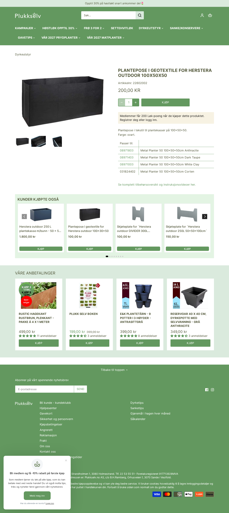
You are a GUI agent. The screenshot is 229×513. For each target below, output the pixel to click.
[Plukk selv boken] (89, 295)
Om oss (45, 446)
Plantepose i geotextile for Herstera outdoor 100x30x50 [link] (88, 229)
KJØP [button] (41, 248)
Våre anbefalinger (35, 273)
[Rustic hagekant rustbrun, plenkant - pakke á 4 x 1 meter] (39, 295)
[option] (22, 141)
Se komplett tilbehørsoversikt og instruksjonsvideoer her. (157, 184)
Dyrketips (136, 402)
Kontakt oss (48, 451)
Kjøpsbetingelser (51, 424)
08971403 (126, 157)
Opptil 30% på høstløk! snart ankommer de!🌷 (114, 3)
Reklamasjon (48, 435)
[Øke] (135, 102)
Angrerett (46, 430)
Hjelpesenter (48, 408)
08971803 (126, 150)
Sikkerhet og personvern (56, 419)
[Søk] (140, 15)
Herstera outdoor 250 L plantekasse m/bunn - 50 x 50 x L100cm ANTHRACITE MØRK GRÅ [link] (40, 229)
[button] (204, 216)
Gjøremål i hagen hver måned (150, 413)
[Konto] (202, 15)
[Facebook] (206, 389)
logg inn (151, 120)
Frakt (43, 440)
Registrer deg (129, 120)
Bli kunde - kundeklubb (55, 402)
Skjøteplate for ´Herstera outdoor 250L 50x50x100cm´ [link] (186, 229)
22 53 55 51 (127, 473)
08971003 (126, 164)
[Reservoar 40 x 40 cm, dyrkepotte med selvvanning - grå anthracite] (190, 295)
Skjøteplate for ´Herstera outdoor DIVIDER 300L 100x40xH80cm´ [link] (134, 229)
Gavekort (46, 413)
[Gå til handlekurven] (210, 15)
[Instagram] (212, 389)
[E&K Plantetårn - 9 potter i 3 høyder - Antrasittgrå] (140, 295)
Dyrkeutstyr (23, 54)
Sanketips (137, 408)
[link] (40, 214)
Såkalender (137, 419)
